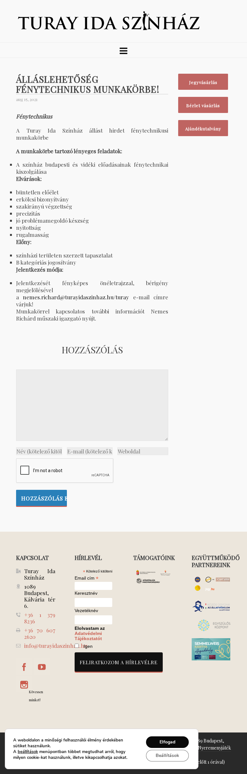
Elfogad (167, 742)
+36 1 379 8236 (39, 618)
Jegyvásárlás (203, 82)
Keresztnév (86, 593)
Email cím (86, 578)
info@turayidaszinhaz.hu (55, 645)
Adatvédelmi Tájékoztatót (88, 636)
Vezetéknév (86, 610)
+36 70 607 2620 (39, 633)
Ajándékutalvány (203, 128)
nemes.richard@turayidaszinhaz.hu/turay (76, 297)
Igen (88, 646)
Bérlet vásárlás (203, 105)
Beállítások (167, 755)
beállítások (28, 752)
